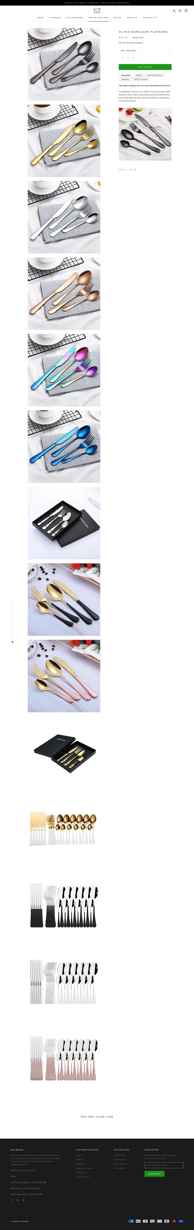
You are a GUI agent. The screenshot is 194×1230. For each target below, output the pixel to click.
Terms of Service (120, 1164)
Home (40, 18)
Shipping (125, 79)
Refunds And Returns (85, 1168)
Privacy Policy (119, 1168)
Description (126, 75)
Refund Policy (119, 1155)
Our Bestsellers (98, 18)
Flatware (55, 18)
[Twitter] (131, 169)
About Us (132, 18)
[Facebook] (128, 169)
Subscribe (154, 1174)
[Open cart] (186, 10)
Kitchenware (75, 18)
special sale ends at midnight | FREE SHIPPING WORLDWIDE (97, 3)
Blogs (117, 18)
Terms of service (82, 1177)
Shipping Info (81, 1172)
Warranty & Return (154, 75)
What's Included (140, 79)
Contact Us (150, 18)
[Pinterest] (135, 169)
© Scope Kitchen (20, 1221)
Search (78, 1155)
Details (139, 75)
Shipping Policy (120, 1159)
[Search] (180, 10)
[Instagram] (17, 1200)
